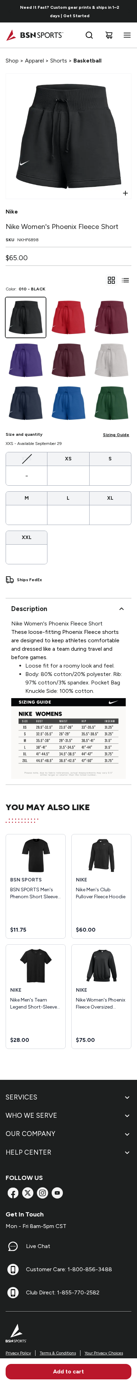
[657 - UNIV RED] (68, 317)
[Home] (35, 35)
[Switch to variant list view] (125, 280)
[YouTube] (57, 1193)
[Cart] (109, 35)
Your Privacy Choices (104, 1353)
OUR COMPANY (30, 1134)
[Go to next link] (129, 11)
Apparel (34, 60)
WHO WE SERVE (31, 1115)
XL (110, 498)
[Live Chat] (13, 1246)
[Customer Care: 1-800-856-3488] (13, 1269)
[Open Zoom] (125, 193)
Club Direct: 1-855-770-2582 (62, 1292)
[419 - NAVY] (26, 403)
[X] (27, 1193)
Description (29, 609)
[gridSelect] (111, 280)
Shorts (58, 60)
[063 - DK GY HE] (111, 360)
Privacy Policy (18, 1353)
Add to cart (68, 1371)
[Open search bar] (89, 35)
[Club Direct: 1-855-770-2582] (13, 1292)
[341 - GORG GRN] (111, 403)
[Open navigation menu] (125, 35)
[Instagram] (42, 1193)
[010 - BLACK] (26, 317)
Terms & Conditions (58, 1353)
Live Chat (38, 1246)
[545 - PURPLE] (26, 360)
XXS (26, 458)
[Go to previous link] (10, 11)
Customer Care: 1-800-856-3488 (69, 1269)
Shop (12, 60)
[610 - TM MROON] (111, 317)
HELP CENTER (28, 1152)
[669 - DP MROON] (68, 360)
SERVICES (21, 1097)
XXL (27, 537)
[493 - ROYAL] (68, 403)
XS (68, 459)
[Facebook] (13, 1193)
